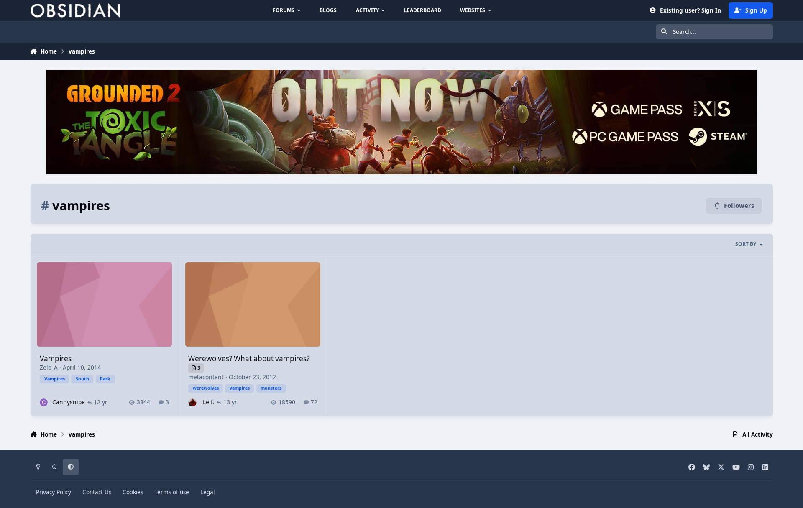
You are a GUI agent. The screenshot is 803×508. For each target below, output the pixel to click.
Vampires (56, 358)
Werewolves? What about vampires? (248, 358)
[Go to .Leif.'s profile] (192, 402)
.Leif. (208, 402)
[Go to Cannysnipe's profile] (44, 402)
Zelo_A (49, 367)
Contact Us (96, 492)
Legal (207, 492)
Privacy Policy (53, 492)
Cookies (133, 492)
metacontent (206, 377)
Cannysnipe (68, 402)
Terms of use (171, 492)
